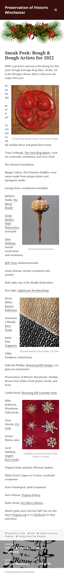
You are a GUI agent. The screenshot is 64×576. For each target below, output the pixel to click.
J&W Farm (11, 262)
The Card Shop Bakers (37, 152)
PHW (32, 533)
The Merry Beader (11, 203)
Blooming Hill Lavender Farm (39, 392)
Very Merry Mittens (31, 503)
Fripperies (11, 345)
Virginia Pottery (31, 495)
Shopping (9, 536)
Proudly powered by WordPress (19, 572)
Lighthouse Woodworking (33, 290)
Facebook (39, 514)
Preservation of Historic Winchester (26, 10)
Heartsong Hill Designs (39, 365)
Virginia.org (19, 514)
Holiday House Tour (48, 533)
